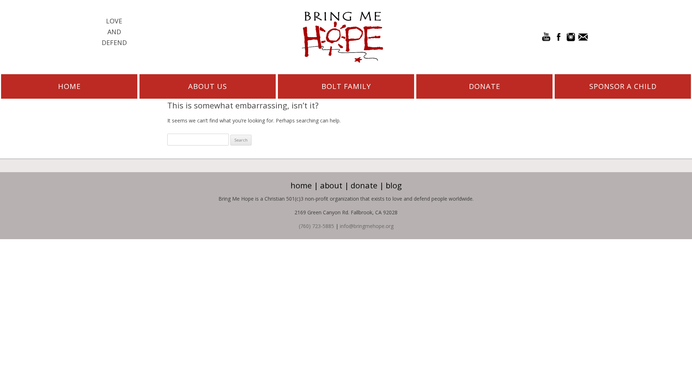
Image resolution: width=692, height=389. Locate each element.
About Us (207, 86)
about (331, 185)
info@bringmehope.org (367, 226)
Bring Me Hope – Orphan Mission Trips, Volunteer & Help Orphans (342, 37)
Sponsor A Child (623, 86)
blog (394, 185)
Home (69, 86)
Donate (484, 86)
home (301, 185)
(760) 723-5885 (316, 226)
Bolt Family (346, 86)
